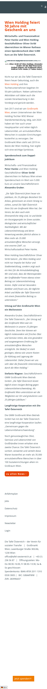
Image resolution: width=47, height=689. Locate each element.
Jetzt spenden (21, 678)
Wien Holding (11, 84)
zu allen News (15, 473)
